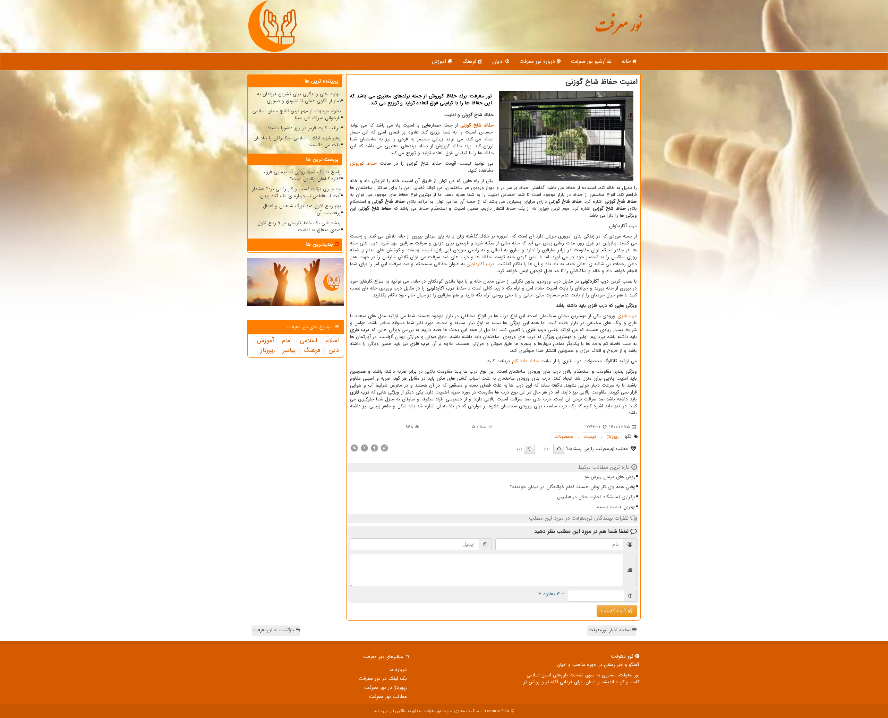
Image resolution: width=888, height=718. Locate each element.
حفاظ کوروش (363, 163)
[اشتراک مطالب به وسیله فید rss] (354, 447)
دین (333, 350)
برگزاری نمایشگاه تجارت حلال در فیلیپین (596, 497)
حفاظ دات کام (525, 361)
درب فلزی (627, 316)
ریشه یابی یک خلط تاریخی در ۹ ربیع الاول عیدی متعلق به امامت (299, 226)
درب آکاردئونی (480, 264)
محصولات (564, 436)
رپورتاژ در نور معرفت (385, 687)
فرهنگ (470, 61)
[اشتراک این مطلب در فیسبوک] (374, 447)
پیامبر (289, 350)
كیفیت (590, 436)
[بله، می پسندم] (558, 449)
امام (287, 340)
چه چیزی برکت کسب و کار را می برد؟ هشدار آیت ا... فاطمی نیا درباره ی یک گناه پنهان (296, 192)
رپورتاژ (613, 436)
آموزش (440, 61)
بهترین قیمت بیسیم (616, 507)
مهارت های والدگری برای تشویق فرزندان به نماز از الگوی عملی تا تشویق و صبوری (299, 97)
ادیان (498, 61)
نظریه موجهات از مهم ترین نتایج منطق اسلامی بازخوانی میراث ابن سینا (297, 114)
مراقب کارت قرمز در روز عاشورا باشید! (304, 128)
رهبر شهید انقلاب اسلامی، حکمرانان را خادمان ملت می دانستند (297, 141)
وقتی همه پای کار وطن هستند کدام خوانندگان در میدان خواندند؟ (572, 487)
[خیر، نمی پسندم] (529, 449)
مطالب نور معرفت (388, 696)
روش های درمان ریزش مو (609, 477)
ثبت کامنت (614, 611)
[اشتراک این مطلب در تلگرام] (384, 447)
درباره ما (398, 669)
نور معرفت (618, 29)
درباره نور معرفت (538, 61)
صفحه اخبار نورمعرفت (610, 630)
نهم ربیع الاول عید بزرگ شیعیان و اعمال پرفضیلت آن (302, 209)
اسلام (332, 340)
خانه (627, 61)
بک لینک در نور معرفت (383, 678)
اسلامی (308, 340)
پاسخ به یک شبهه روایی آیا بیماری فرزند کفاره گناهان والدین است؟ (302, 175)
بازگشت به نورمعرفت (274, 630)
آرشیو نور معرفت (589, 61)
